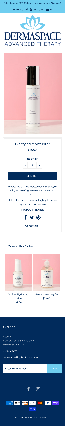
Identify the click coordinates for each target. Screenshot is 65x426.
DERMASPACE (43, 417)
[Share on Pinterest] (38, 218)
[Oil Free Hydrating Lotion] (18, 272)
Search (7, 336)
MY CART (43, 9)
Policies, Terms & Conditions (18, 340)
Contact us (31, 225)
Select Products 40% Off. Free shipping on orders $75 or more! (32, 3)
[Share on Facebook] (25, 218)
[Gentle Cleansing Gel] (46, 272)
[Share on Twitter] (31, 218)
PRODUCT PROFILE (32, 209)
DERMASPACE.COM (14, 344)
